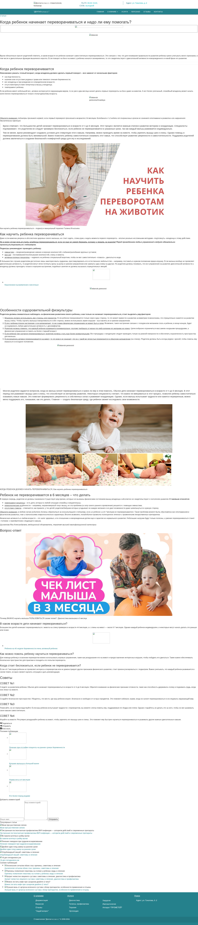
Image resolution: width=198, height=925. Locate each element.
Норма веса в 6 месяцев (19, 779)
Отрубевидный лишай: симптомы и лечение (18, 854)
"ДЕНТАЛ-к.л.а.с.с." (41, 11)
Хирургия (106, 900)
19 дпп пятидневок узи (9, 860)
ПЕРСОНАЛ (135, 11)
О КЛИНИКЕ (112, 11)
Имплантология (109, 904)
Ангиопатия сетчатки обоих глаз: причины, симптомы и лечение (32, 868)
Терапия (72, 907)
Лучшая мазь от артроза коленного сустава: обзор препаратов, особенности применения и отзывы (47, 889)
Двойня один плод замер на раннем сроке (18, 849)
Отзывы (38, 907)
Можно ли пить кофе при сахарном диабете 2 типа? (26, 884)
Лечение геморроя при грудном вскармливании (20, 843)
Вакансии (39, 904)
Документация (41, 900)
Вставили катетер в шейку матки (14, 838)
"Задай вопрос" (42, 911)
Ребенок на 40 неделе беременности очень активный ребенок (31, 648)
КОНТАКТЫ (158, 11)
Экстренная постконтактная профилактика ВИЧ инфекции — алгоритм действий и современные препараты (46, 833)
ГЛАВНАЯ (100, 11)
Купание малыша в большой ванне (24, 763)
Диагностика (74, 900)
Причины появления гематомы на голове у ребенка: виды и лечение (34, 873)
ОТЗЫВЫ (146, 11)
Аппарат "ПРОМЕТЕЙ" (112, 907)
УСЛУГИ (124, 11)
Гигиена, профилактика (79, 904)
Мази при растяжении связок (12, 827)
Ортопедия (73, 911)
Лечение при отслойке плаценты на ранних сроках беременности (37, 747)
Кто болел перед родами (19, 795)
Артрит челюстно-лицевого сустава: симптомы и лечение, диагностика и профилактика (42, 879)
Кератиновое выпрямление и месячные (22, 284)
